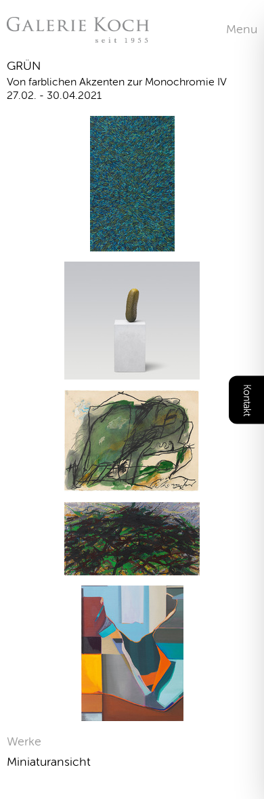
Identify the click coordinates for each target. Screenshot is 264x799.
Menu (241, 29)
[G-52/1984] (132, 483)
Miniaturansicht (49, 761)
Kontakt (246, 399)
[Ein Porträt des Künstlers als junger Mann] (132, 371)
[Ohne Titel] (132, 712)
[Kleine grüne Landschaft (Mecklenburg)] (132, 566)
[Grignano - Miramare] (132, 243)
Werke (24, 741)
